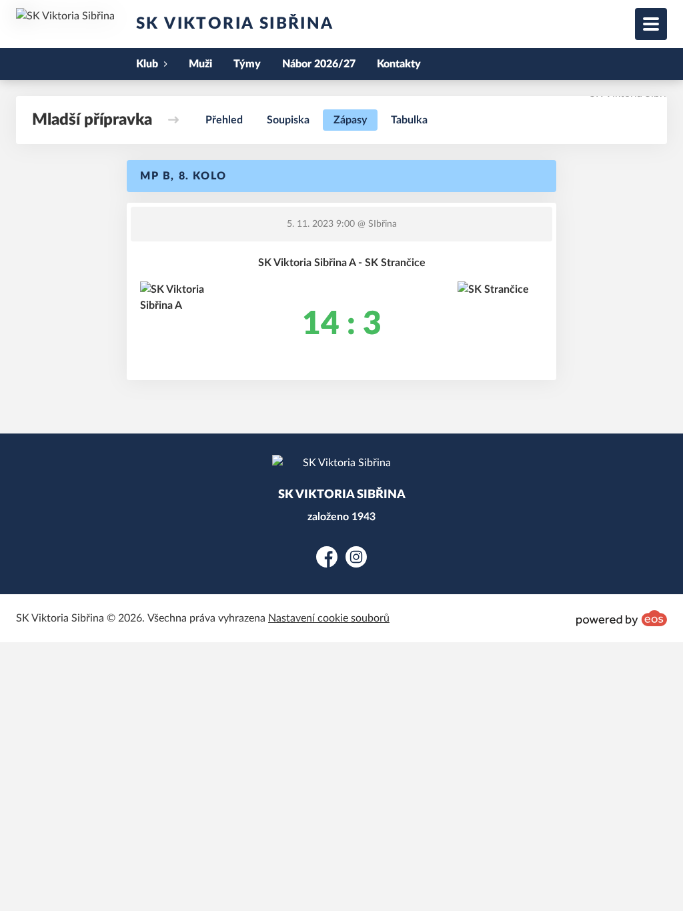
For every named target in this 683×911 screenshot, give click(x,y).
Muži (200, 64)
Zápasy (350, 120)
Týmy (247, 64)
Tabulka (409, 120)
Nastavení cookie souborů (329, 618)
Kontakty (399, 64)
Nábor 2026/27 (319, 64)
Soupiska (288, 120)
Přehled (224, 120)
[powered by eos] (621, 618)
